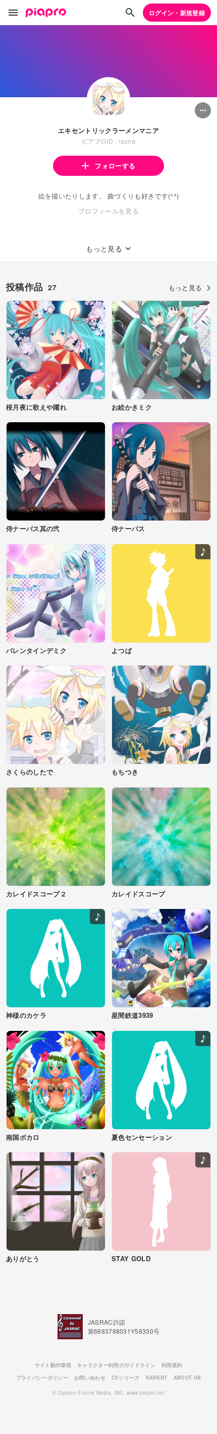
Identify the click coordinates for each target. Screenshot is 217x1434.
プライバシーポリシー (42, 1377)
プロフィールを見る (108, 211)
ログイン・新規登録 (177, 12)
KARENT (157, 1377)
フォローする (115, 165)
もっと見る (185, 287)
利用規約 (171, 1364)
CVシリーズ (126, 1377)
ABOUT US (187, 1377)
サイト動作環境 (53, 1364)
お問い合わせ (89, 1377)
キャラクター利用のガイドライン (116, 1364)
